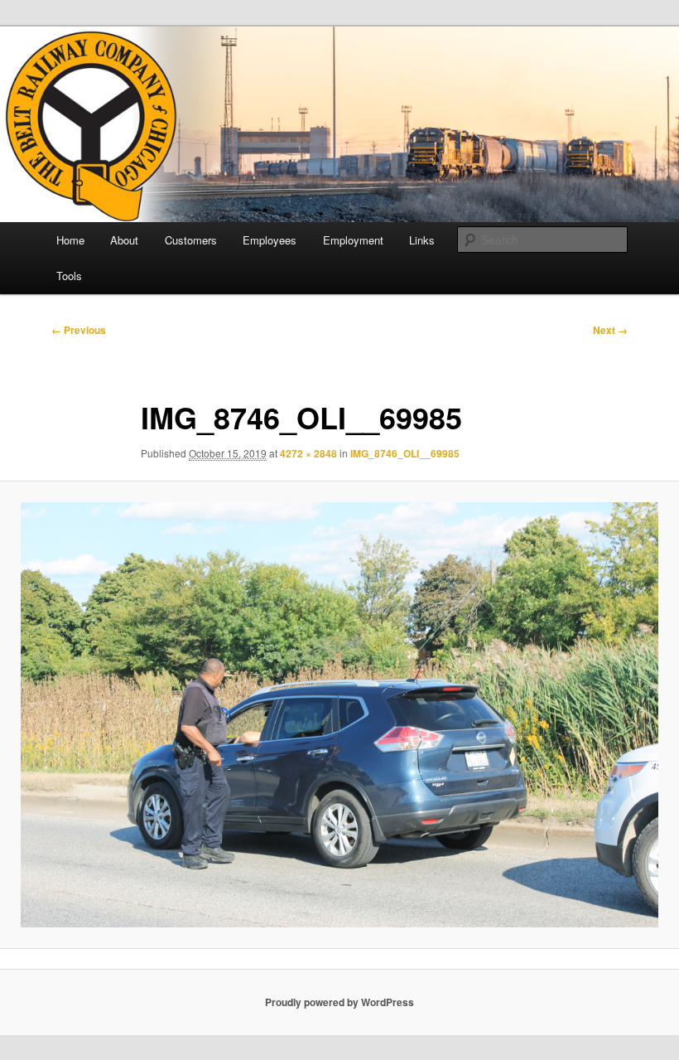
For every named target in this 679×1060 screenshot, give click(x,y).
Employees (269, 240)
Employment (353, 240)
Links (422, 240)
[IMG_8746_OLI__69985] (339, 715)
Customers (191, 240)
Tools (69, 275)
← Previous (78, 329)
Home (70, 240)
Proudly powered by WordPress (339, 1002)
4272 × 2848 (308, 453)
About (124, 240)
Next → (610, 329)
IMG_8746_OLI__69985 (405, 453)
